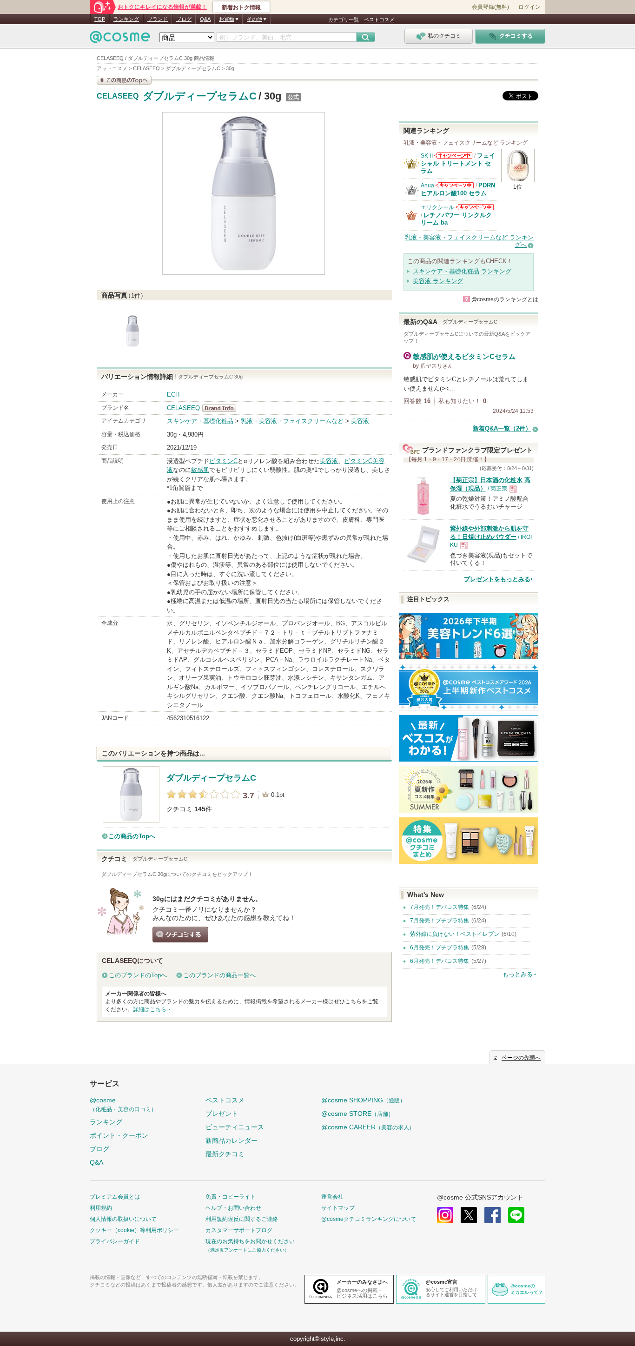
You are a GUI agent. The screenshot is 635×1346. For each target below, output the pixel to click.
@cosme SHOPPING (363, 1100)
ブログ (184, 19)
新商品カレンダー (231, 1140)
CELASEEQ (118, 96)
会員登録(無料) (490, 7)
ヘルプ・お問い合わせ (233, 1208)
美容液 (360, 421)
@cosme (123, 1104)
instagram (445, 1215)
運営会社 (332, 1196)
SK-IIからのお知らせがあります (453, 156)
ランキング (126, 19)
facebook (492, 1215)
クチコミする (180, 934)
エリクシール (437, 207)
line (516, 1215)
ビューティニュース (234, 1127)
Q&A (205, 19)
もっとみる (518, 974)
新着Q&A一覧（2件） (502, 428)
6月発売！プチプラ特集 (439, 947)
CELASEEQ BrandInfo (222, 408)
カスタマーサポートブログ (238, 1230)
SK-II (427, 156)
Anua (427, 185)
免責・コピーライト (230, 1196)
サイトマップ (338, 1208)
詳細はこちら (149, 1009)
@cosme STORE (357, 1113)
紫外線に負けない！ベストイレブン (454, 934)
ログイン (529, 7)
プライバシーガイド (115, 1241)
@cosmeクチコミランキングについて (368, 1219)
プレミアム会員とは (115, 1196)
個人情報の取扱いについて (123, 1219)
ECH (173, 394)
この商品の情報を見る (124, 80)
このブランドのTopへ (138, 975)
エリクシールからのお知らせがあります (474, 207)
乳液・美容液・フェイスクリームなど (292, 421)
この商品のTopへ (131, 836)
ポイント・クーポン (119, 1135)
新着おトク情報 (241, 7)
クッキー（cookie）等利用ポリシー (134, 1230)
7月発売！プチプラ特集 (439, 920)
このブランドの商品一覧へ (219, 975)
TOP (99, 19)
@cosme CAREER (368, 1127)
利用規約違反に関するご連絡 (241, 1219)
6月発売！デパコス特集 (439, 961)
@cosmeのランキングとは (504, 299)
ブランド (157, 19)
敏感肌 (200, 469)
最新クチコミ (225, 1154)
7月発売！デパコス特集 (439, 907)
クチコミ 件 (189, 809)
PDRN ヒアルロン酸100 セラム (458, 189)
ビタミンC (223, 461)
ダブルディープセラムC (200, 96)
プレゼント (221, 1113)
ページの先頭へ (521, 1057)
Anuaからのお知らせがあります (454, 185)
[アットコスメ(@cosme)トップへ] (120, 39)
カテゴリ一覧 (343, 19)
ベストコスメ (379, 19)
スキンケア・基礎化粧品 (200, 421)
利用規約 (101, 1208)
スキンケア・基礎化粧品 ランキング (462, 271)
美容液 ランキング (438, 281)
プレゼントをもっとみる (497, 579)
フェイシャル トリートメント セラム (458, 163)
